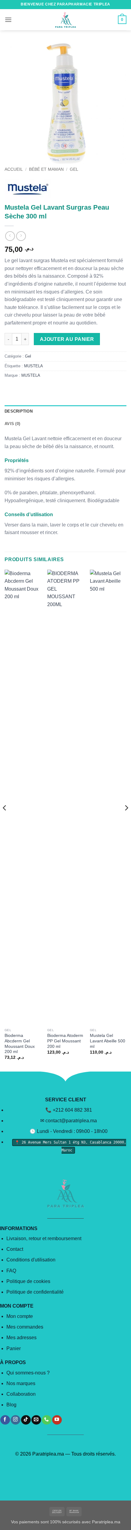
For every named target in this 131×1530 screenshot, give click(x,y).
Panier (13, 1348)
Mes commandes (24, 1326)
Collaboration (21, 1394)
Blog (11, 1404)
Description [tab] (19, 411)
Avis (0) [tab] (12, 423)
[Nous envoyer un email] (36, 1420)
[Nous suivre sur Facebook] (5, 1420)
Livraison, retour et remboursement (43, 1238)
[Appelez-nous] (46, 1420)
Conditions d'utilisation (30, 1259)
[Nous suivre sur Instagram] (15, 1420)
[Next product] (10, 236)
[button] (8, 19)
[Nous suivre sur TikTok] (25, 1420)
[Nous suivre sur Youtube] (57, 1420)
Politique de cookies (28, 1281)
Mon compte (19, 1316)
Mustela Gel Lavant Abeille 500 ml (107, 1040)
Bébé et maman (46, 169)
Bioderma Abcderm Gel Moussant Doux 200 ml (20, 1043)
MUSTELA (33, 366)
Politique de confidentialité (35, 1292)
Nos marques (20, 1383)
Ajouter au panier (67, 339)
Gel (74, 169)
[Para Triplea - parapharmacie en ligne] (65, 19)
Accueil (14, 169)
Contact (14, 1249)
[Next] (126, 820)
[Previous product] (21, 236)
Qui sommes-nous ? (28, 1372)
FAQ (11, 1270)
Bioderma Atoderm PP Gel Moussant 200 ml (65, 1040)
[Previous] (5, 820)
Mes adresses (21, 1337)
